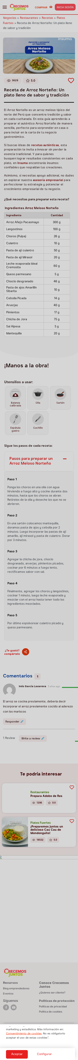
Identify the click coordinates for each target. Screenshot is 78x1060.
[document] (39, 530)
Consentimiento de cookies (24, 1033)
